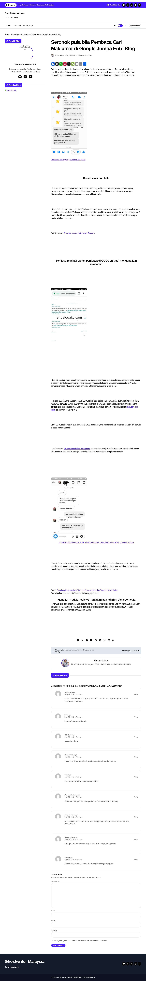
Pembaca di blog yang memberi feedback (68, 160)
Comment (55, 881)
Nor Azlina (102, 660)
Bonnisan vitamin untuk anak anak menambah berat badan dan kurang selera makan (96, 542)
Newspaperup (78, 977)
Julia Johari (69, 815)
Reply (136, 694)
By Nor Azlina (59, 55)
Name (53, 910)
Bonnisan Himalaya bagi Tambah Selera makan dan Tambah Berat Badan (87, 590)
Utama (8, 25)
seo (90, 55)
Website (54, 931)
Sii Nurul (68, 692)
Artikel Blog (17, 25)
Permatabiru (69, 837)
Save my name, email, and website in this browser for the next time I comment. (80, 941)
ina (66, 715)
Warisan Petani (70, 795)
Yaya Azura (69, 755)
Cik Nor (67, 735)
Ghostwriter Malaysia (15, 13)
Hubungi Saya (28, 25)
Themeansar (90, 977)
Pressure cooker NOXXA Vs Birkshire (79, 233)
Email (53, 921)
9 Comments (82, 55)
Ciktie (67, 857)
